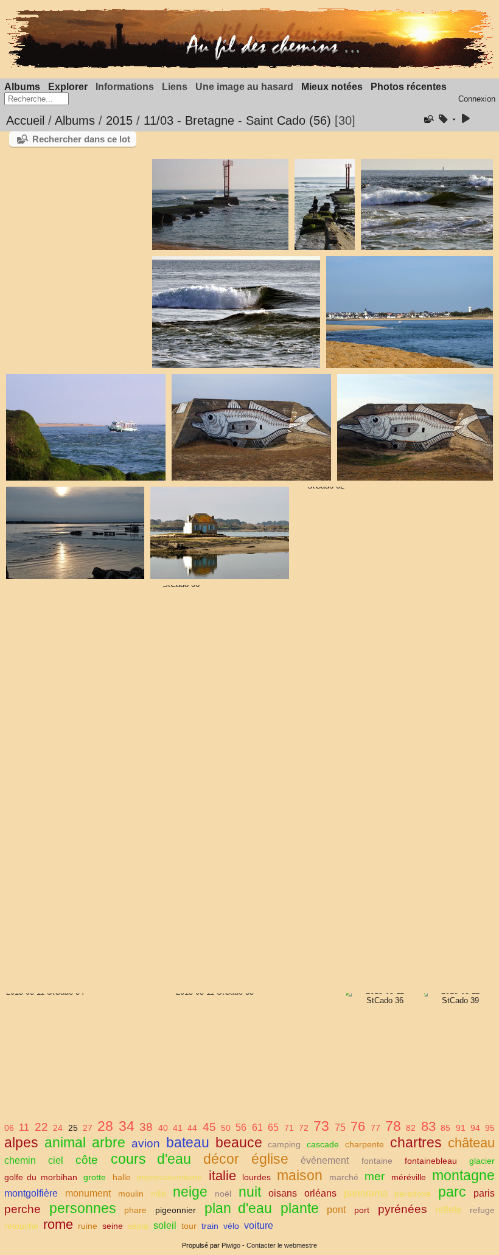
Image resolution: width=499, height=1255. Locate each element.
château (471, 1142)
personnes (82, 1208)
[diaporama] (465, 119)
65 (273, 1127)
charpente (364, 1144)
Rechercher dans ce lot (81, 139)
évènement (325, 1160)
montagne (463, 1175)
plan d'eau (238, 1208)
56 (241, 1127)
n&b (158, 1193)
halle (122, 1177)
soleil (164, 1225)
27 (87, 1128)
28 (105, 1126)
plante (300, 1208)
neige (190, 1192)
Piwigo (231, 1245)
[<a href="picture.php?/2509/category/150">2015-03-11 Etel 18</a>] (235, 312)
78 (393, 1126)
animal (65, 1142)
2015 (119, 120)
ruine (87, 1226)
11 (24, 1127)
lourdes (256, 1177)
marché (343, 1177)
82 (411, 1128)
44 (192, 1128)
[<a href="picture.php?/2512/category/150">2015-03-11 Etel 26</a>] (251, 427)
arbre (108, 1142)
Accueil (25, 120)
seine (112, 1226)
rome (58, 1224)
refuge (482, 1210)
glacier (482, 1161)
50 (226, 1128)
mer (375, 1176)
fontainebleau (431, 1161)
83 (428, 1126)
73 (321, 1126)
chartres (416, 1142)
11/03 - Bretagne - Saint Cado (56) (237, 120)
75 (340, 1127)
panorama (366, 1193)
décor (221, 1159)
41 (178, 1128)
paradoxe (412, 1193)
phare (135, 1210)
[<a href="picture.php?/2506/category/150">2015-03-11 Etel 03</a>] (220, 204)
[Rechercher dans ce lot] (427, 119)
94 (475, 1128)
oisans (282, 1193)
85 (445, 1128)
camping (284, 1144)
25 (73, 1128)
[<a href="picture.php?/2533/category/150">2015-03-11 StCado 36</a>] (380, 996)
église (269, 1159)
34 (126, 1126)
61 (257, 1127)
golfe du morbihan (40, 1177)
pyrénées (402, 1209)
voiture (258, 1225)
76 (358, 1126)
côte (86, 1159)
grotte (94, 1177)
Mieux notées (332, 87)
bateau (187, 1142)
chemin (20, 1160)
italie (222, 1175)
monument (88, 1193)
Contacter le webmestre (281, 1245)
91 (461, 1128)
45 (209, 1127)
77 (375, 1128)
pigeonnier (175, 1210)
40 (163, 1128)
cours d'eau (151, 1159)
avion (145, 1143)
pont (336, 1210)
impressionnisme (169, 1177)
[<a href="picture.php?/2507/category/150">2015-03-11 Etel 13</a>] (324, 204)
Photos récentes (409, 87)
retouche (21, 1226)
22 (41, 1127)
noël (223, 1193)
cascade (323, 1144)
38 (146, 1127)
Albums (22, 87)
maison (300, 1175)
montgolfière (31, 1193)
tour (189, 1226)
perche (22, 1209)
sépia (138, 1226)
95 (490, 1128)
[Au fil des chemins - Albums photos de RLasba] (249, 66)
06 (9, 1128)
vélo (231, 1226)
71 (289, 1128)
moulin (131, 1193)
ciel (55, 1160)
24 (58, 1128)
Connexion (476, 98)
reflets (448, 1210)
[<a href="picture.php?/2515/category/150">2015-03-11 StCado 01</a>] (219, 533)
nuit (250, 1192)
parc (452, 1192)
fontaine (377, 1161)
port (361, 1210)
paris (484, 1193)
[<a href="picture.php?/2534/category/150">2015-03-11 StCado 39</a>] (455, 996)
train (209, 1226)
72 (304, 1128)
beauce (238, 1142)
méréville (408, 1177)
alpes (21, 1142)
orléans (320, 1193)
